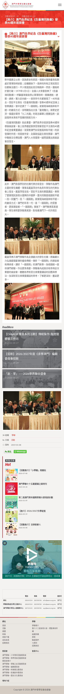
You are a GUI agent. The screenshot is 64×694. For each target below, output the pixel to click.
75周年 (34, 643)
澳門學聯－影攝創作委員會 (12, 673)
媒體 (4, 631)
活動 (13, 440)
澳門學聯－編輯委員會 (10, 667)
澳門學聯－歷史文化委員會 (12, 676)
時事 (4, 634)
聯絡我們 (35, 640)
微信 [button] (9, 451)
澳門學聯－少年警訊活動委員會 (14, 655)
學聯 (13, 435)
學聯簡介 (35, 625)
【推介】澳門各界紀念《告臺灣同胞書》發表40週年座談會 (31, 35)
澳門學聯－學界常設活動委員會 (14, 658)
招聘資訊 (5, 643)
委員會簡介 (6, 661)
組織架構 (35, 634)
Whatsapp (21, 451)
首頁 (4, 625)
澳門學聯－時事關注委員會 (12, 670)
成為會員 (5, 640)
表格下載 (5, 637)
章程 (33, 637)
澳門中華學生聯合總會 (17, 5)
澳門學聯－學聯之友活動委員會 (14, 664)
